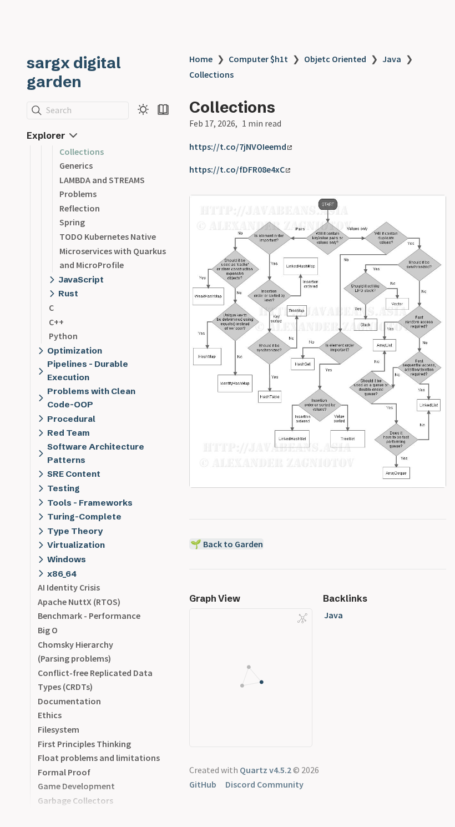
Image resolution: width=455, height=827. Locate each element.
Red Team (68, 432)
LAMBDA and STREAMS (102, 179)
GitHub (202, 784)
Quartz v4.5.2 (265, 769)
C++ (56, 321)
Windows (66, 559)
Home (201, 58)
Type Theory (75, 531)
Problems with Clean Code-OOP (91, 398)
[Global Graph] (302, 618)
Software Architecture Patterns (95, 453)
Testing (63, 488)
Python (63, 335)
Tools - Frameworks (90, 502)
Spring (72, 222)
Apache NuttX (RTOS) (79, 601)
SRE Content (73, 473)
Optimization (74, 350)
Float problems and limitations (99, 757)
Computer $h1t (258, 58)
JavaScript (81, 279)
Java (391, 58)
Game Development (76, 785)
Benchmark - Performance (89, 615)
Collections (81, 151)
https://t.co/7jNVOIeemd (237, 146)
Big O (48, 630)
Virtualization (76, 544)
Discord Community (264, 784)
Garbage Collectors (75, 800)
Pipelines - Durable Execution (87, 370)
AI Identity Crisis (69, 587)
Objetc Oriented (335, 58)
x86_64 (62, 573)
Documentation (69, 701)
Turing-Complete (84, 516)
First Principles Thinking (84, 743)
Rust (68, 293)
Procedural (71, 419)
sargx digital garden (74, 72)
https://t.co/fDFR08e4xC (237, 169)
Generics (76, 165)
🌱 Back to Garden (226, 543)
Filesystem (58, 729)
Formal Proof (64, 772)
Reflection (79, 208)
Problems (78, 193)
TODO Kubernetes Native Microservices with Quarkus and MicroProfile (112, 250)
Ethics (50, 714)
